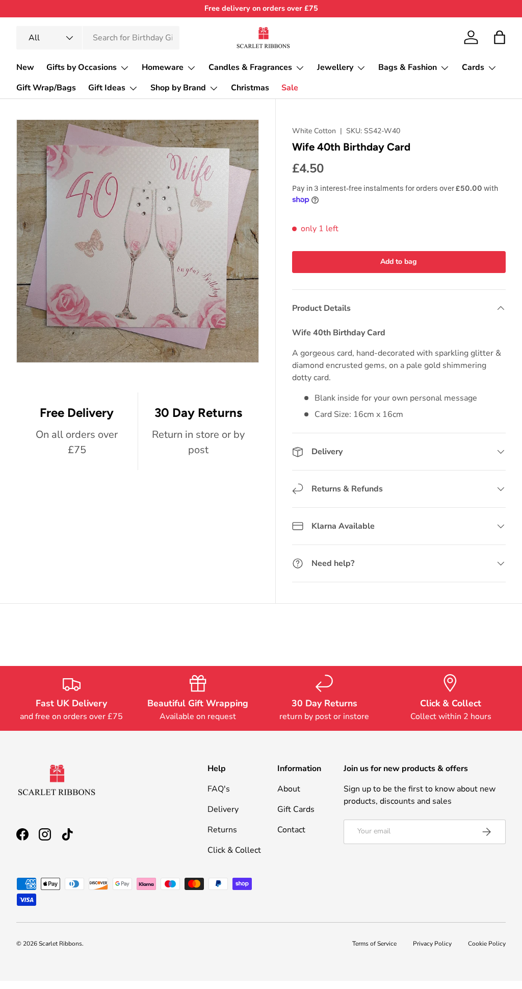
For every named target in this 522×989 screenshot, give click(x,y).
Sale (289, 87)
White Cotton (314, 131)
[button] (499, 37)
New (25, 67)
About (288, 789)
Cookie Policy (487, 943)
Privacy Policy (432, 943)
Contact (291, 829)
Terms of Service (374, 943)
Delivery (223, 809)
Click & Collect (234, 850)
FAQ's (218, 789)
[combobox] (97, 38)
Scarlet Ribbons (60, 943)
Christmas (250, 87)
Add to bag (398, 261)
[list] (140, 244)
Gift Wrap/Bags (46, 87)
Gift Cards (296, 809)
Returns (222, 829)
